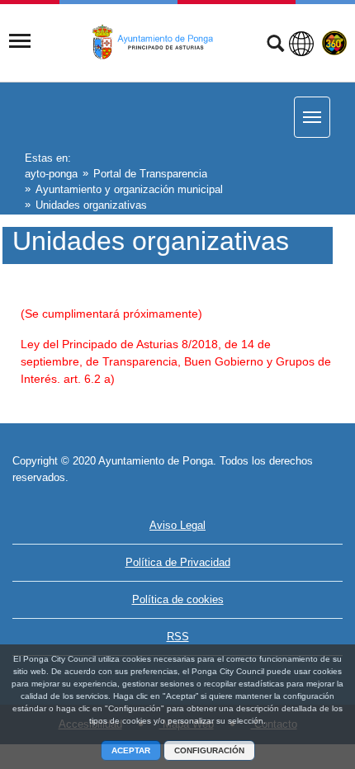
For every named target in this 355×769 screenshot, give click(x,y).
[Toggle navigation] (20, 41)
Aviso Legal (177, 525)
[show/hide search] (275, 45)
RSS (178, 636)
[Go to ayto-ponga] (158, 42)
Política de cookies (178, 599)
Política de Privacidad (177, 562)
